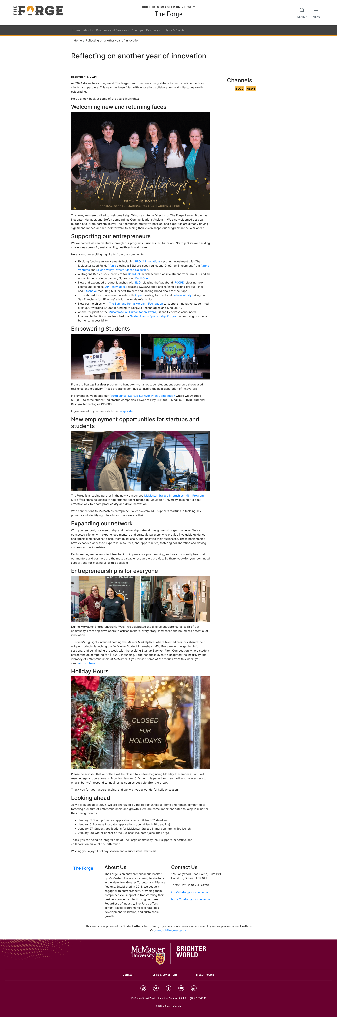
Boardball (134, 274)
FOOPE (179, 282)
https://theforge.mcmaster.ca (190, 899)
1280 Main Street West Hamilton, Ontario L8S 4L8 (158, 998)
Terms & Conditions (164, 974)
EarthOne (141, 278)
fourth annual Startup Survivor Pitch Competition (142, 395)
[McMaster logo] (168, 964)
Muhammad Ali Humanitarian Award (132, 312)
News (251, 88)
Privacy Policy (204, 974)
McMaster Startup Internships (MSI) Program (174, 495)
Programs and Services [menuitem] (111, 30)
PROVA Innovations (147, 261)
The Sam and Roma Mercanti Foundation (136, 303)
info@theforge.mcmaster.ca (189, 892)
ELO (138, 282)
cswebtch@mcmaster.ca (170, 930)
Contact (128, 974)
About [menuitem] (87, 30)
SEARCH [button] (302, 16)
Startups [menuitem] (137, 30)
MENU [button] (316, 16)
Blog (239, 88)
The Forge (169, 14)
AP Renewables (115, 286)
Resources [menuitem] (153, 30)
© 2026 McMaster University (168, 1006)
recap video (126, 411)
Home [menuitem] (76, 30)
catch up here (86, 663)
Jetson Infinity (182, 295)
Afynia (112, 265)
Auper (139, 295)
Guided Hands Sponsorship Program (154, 316)
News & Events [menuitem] (174, 30)
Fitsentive (90, 291)
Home (78, 40)
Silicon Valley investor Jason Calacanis (122, 270)
